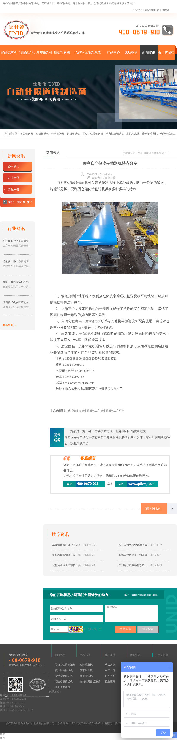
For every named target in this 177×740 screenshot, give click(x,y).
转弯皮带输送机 (64, 675)
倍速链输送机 (150, 133)
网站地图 (149, 9)
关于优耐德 (162, 9)
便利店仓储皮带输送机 (72, 182)
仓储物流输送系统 (88, 52)
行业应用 (110, 681)
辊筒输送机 (27, 52)
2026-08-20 (89, 565)
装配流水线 (132, 133)
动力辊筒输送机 (115, 133)
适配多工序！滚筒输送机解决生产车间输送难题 (30, 261)
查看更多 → (9, 325)
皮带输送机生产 (91, 410)
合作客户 (110, 675)
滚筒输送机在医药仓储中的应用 (21, 302)
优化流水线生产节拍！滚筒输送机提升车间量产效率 (82, 565)
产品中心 (137, 9)
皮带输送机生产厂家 (112, 410)
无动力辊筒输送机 (92, 133)
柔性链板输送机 (64, 681)
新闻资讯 (148, 52)
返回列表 (153, 508)
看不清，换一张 (92, 628)
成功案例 (131, 52)
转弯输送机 (57, 133)
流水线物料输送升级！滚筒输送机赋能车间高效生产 (82, 555)
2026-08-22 (89, 544)
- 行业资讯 (11, 177)
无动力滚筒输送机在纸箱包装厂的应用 (25, 281)
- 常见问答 (11, 189)
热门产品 (60, 654)
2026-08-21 (89, 555)
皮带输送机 (44, 52)
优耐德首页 (9, 52)
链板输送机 (62, 52)
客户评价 (110, 670)
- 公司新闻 (11, 166)
